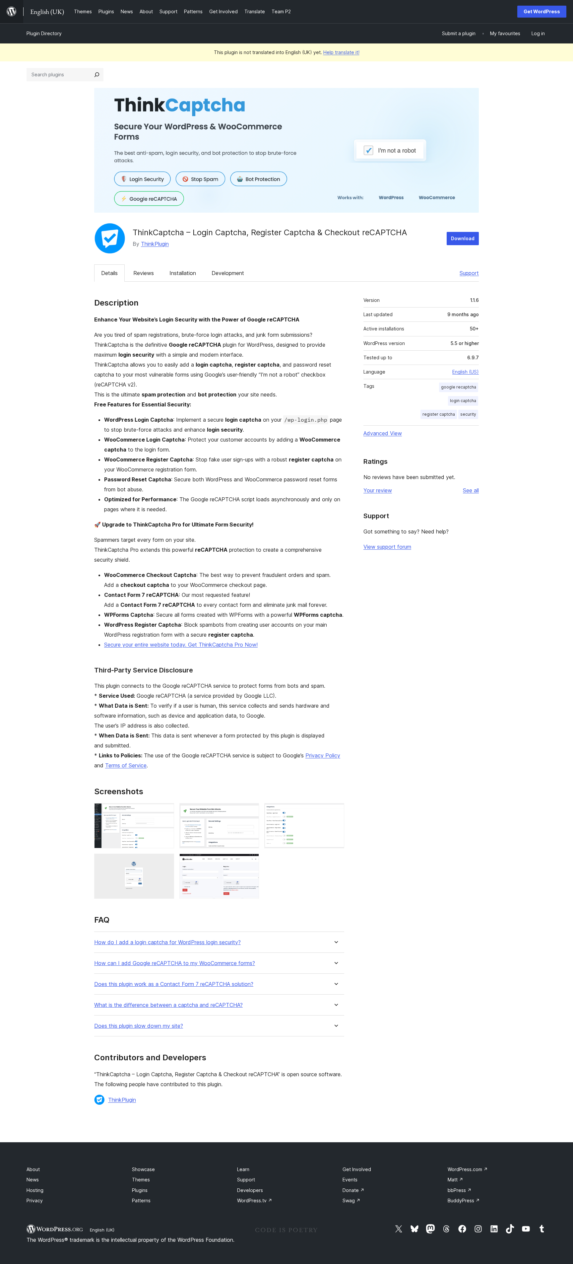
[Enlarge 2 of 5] (250, 812)
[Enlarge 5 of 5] (250, 862)
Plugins (140, 1190)
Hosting (35, 1190)
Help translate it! (341, 52)
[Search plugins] (96, 74)
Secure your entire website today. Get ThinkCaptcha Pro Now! (181, 644)
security (468, 414)
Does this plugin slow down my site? (138, 1026)
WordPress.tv (254, 1200)
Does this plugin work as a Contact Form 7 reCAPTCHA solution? (173, 984)
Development (228, 273)
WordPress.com (468, 1169)
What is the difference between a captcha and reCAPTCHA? (168, 1005)
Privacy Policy (322, 755)
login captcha (463, 400)
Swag (351, 1200)
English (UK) (102, 1229)
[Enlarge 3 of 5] (335, 812)
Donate (353, 1190)
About (33, 1169)
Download (463, 238)
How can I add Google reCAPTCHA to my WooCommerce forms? (174, 963)
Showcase (143, 1169)
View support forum (387, 546)
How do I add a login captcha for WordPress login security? (167, 942)
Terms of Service (126, 765)
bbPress (460, 1190)
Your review (377, 490)
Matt (455, 1179)
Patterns (141, 1200)
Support (469, 273)
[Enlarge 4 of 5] (165, 862)
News (33, 1179)
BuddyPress (464, 1200)
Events (350, 1179)
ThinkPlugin (155, 244)
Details (109, 273)
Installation (182, 273)
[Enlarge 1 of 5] (165, 812)
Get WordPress (542, 11)
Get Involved (357, 1169)
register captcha (438, 414)
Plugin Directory (44, 33)
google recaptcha (458, 387)
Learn (243, 1169)
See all (471, 490)
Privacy (35, 1200)
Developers (250, 1190)
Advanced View (382, 433)
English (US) (465, 372)
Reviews (143, 273)
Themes (141, 1179)
